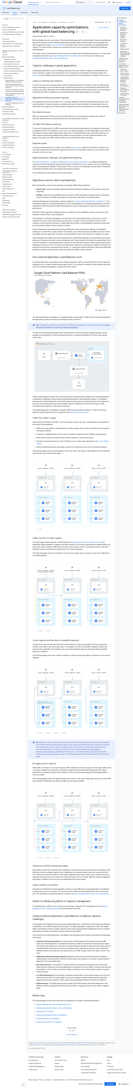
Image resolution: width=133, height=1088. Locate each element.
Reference (24, 12)
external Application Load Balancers (47, 162)
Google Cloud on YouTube (115, 1069)
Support (57, 1063)
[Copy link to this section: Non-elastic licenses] (52, 112)
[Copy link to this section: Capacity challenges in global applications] (78, 66)
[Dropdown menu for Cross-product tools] (61, 2)
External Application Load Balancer (48, 1018)
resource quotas (75, 147)
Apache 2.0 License (36, 1044)
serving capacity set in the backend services (87, 542)
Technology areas (33, 2)
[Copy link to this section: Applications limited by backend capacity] (71, 98)
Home (34, 22)
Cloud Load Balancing (58, 45)
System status (59, 1069)
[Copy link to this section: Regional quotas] (49, 143)
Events (109, 1063)
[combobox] (85, 2)
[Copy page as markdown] (83, 31)
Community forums (61, 1060)
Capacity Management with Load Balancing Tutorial (53, 1004)
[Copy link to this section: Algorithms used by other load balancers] (78, 180)
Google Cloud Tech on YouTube (116, 1072)
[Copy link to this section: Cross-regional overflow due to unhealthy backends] (81, 640)
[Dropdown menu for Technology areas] (41, 2)
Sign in (128, 2)
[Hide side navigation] (23, 1084)
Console (102, 2)
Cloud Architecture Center (89, 1069)
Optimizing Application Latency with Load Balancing (50, 58)
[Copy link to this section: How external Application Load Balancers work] (84, 257)
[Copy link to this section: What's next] (47, 996)
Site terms (48, 1080)
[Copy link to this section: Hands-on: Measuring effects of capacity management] (92, 901)
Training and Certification (88, 1072)
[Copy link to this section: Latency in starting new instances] (64, 81)
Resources (34, 12)
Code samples (85, 1066)
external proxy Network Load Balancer (66, 327)
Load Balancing (13, 8)
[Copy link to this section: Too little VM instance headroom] (63, 124)
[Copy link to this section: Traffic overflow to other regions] (64, 538)
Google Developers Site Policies (62, 1044)
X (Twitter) (110, 1066)
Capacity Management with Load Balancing (67, 56)
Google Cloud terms (59, 1080)
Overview (5, 12)
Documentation (42, 22)
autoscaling (36, 75)
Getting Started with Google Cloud (91, 1063)
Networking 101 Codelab (44, 1011)
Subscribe (110, 1084)
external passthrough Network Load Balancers (90, 201)
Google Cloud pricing (35, 1063)
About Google (33, 1080)
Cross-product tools (52, 2)
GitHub (83, 1060)
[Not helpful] (109, 22)
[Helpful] (106, 22)
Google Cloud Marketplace (37, 1066)
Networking (53, 22)
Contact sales (33, 1069)
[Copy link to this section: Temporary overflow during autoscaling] (70, 866)
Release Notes (59, 1066)
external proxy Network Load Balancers (76, 162)
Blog (108, 1060)
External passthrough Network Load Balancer (51, 1015)
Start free (125, 8)
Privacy (41, 1080)
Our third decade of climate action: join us (80, 1080)
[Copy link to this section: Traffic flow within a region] (58, 418)
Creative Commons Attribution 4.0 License (81, 1043)
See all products (33, 1060)
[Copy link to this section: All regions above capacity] (58, 764)
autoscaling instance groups (79, 412)
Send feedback (104, 27)
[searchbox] (13, 18)
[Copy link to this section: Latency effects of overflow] (60, 885)
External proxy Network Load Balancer (49, 1022)
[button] (12, 46)
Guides (14, 12)
